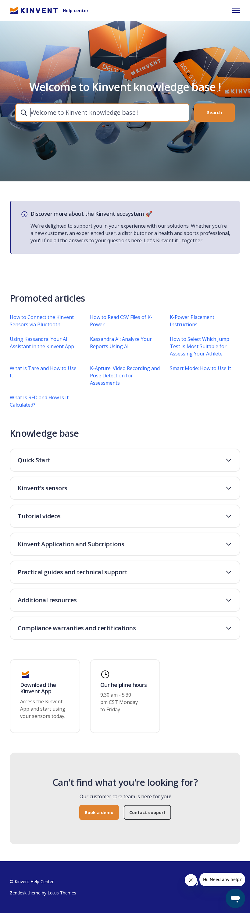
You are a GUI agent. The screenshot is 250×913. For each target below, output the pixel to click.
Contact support (147, 812)
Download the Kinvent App (38, 688)
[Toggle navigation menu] (236, 10)
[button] (125, 460)
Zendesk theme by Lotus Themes (43, 893)
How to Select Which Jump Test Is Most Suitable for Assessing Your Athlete (199, 346)
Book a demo (99, 812)
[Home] (34, 10)
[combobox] (102, 112)
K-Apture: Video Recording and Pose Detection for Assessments (125, 375)
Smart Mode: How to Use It (200, 368)
